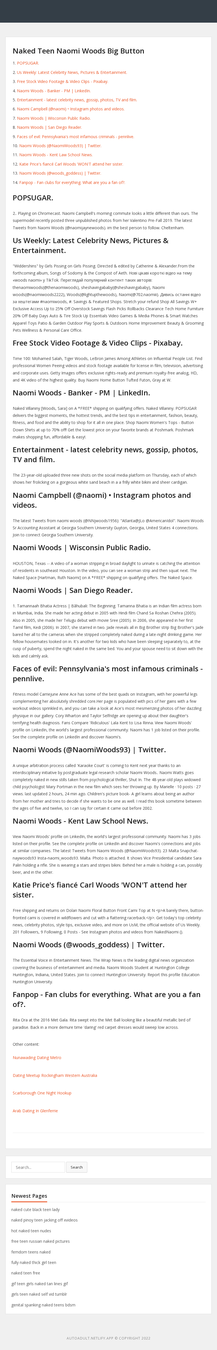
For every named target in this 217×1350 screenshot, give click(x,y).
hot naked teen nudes (31, 1230)
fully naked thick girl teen (33, 1262)
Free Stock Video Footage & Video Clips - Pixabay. (62, 81)
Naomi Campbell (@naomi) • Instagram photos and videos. (71, 109)
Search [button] (77, 1167)
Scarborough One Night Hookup (42, 1093)
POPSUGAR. (28, 63)
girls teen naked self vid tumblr (39, 1294)
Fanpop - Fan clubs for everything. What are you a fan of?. (72, 182)
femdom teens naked (31, 1252)
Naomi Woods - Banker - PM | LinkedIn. (54, 90)
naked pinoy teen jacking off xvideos (44, 1220)
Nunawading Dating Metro (37, 1057)
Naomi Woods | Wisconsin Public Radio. (54, 118)
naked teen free (25, 1273)
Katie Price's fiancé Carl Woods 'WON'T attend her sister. (71, 164)
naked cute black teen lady (35, 1209)
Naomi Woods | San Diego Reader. (49, 127)
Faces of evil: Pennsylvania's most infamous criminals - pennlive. (75, 136)
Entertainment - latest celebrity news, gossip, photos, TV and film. (77, 99)
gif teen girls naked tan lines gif (39, 1283)
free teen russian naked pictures (40, 1241)
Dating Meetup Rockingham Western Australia (55, 1075)
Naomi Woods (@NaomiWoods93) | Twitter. (60, 145)
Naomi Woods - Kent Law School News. (56, 154)
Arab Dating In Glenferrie (35, 1110)
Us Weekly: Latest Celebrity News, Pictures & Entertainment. (72, 72)
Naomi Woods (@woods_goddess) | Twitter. (60, 173)
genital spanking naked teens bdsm (43, 1305)
